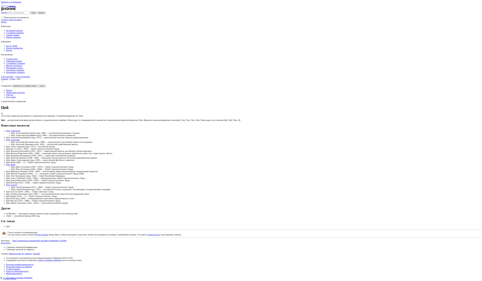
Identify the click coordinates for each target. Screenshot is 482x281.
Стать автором (7, 77)
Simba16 (28, 254)
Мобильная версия (14, 273)
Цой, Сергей (11, 185)
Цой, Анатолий (12, 140)
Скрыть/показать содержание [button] (13, 101)
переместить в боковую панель (25, 86)
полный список (154, 235)
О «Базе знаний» (13, 269)
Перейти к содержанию (11, 2)
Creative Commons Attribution (49, 260)
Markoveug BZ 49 (16, 254)
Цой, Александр (13, 131)
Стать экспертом (22, 77)
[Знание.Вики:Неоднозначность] (4, 234)
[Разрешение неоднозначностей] (2, 114)
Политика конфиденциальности (20, 264)
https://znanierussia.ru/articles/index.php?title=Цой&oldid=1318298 (39, 241)
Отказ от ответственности (17, 271)
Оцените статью (9, 278)
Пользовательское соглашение (19, 267)
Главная (4, 79)
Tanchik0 (36, 254)
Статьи (12, 79)
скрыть (42, 86)
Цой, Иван (10, 165)
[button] (2, 17)
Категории (5, 243)
